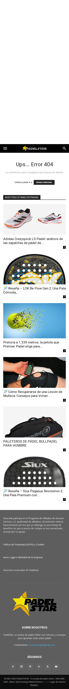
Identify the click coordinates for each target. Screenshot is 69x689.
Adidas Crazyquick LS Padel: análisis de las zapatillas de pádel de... (33, 241)
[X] (47, 667)
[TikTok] (39, 667)
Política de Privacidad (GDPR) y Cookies (23, 544)
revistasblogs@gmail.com (42, 644)
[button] (5, 148)
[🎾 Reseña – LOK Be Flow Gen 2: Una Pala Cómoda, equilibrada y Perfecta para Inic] (34, 269)
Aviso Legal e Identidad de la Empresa (23, 557)
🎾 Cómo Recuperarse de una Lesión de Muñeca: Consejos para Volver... (32, 394)
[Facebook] (13, 667)
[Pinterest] (30, 667)
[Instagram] (21, 666)
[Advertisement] (34, 36)
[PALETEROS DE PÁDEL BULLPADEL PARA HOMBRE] (34, 422)
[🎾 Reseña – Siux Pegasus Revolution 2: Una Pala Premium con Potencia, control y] (34, 471)
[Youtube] (56, 667)
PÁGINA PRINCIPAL (44, 182)
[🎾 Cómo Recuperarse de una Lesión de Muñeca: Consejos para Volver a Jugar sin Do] (34, 372)
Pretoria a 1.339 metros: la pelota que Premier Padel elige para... (31, 344)
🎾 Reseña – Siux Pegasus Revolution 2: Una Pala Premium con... (33, 493)
